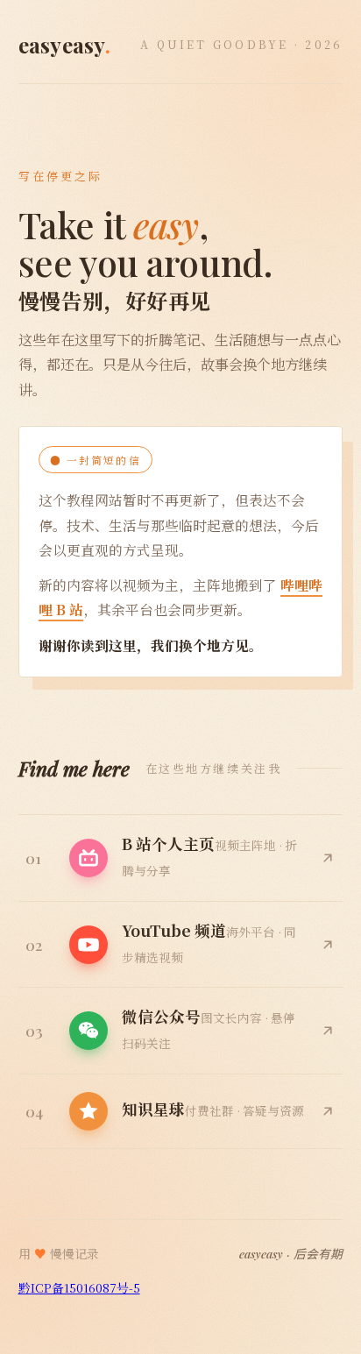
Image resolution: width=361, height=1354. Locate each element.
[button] (180, 1031)
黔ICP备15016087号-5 (79, 1287)
